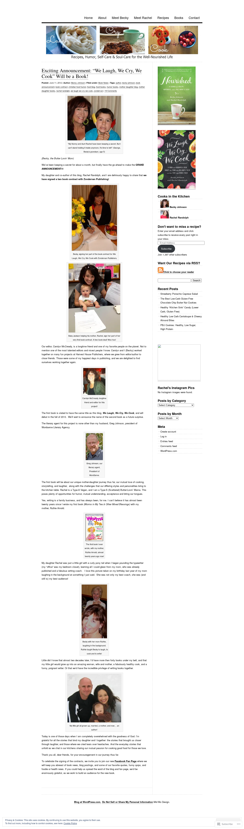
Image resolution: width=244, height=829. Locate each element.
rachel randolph (63, 90)
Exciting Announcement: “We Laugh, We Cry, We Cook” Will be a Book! (92, 73)
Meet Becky (120, 17)
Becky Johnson (78, 82)
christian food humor (77, 86)
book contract (62, 86)
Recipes (163, 17)
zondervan (98, 90)
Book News (103, 82)
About (102, 17)
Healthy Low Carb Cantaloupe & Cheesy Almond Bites (181, 318)
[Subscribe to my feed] (160, 272)
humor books (112, 86)
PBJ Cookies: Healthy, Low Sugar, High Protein (178, 327)
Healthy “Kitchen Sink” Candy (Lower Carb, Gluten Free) (179, 309)
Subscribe (166, 248)
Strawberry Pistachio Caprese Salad (179, 293)
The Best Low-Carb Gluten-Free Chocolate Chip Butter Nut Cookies (178, 300)
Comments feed (168, 446)
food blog (91, 86)
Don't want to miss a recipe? (179, 226)
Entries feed (166, 441)
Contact (194, 17)
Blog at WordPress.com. (87, 802)
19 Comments (111, 90)
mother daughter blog (128, 86)
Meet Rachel (143, 17)
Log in (163, 436)
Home (88, 17)
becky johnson (128, 82)
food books (101, 86)
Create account (168, 431)
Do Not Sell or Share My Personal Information (127, 802)
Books (178, 17)
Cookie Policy (70, 823)
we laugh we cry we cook (82, 90)
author (118, 82)
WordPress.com (168, 451)
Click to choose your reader (178, 272)
